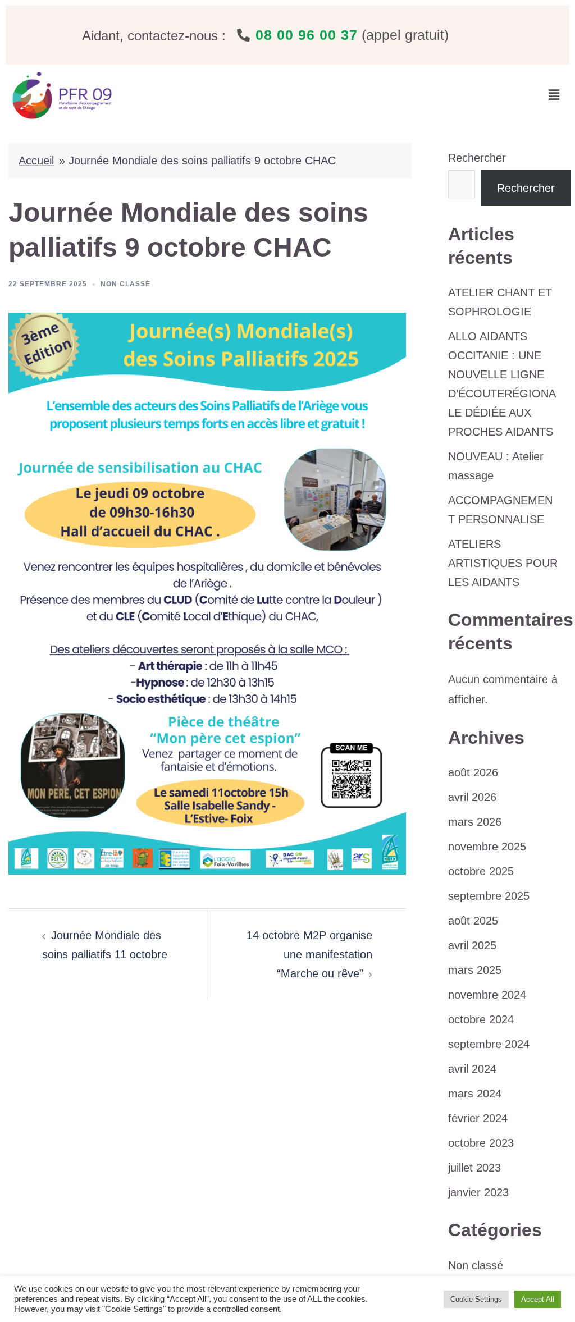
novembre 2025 (487, 846)
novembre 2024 (487, 995)
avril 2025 (472, 945)
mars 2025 (474, 970)
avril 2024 (472, 1069)
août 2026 (473, 772)
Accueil (36, 160)
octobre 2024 (481, 1019)
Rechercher (477, 158)
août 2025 (473, 920)
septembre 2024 (489, 1044)
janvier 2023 (478, 1192)
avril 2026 (472, 797)
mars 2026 (474, 822)
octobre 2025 (481, 871)
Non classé (125, 284)
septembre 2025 (489, 896)
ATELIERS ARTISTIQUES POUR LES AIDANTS (503, 563)
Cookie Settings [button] (476, 1299)
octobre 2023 (481, 1143)
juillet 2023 (474, 1167)
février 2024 (478, 1118)
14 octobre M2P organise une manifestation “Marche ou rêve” (309, 954)
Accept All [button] (537, 1299)
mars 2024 (474, 1093)
